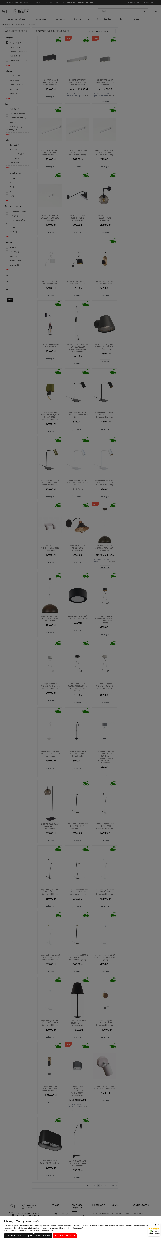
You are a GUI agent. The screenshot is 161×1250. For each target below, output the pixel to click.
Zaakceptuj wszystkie (64, 1236)
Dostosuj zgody (43, 1236)
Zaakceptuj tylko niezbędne (19, 1236)
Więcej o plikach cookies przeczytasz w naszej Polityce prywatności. (29, 1230)
